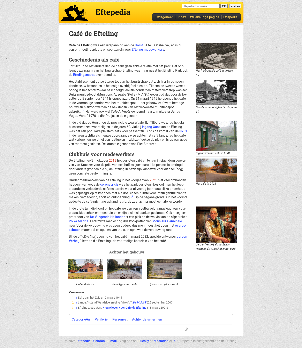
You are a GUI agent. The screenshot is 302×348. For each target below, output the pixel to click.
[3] (132, 196)
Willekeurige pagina (204, 17)
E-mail (112, 341)
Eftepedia (230, 17)
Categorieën (165, 17)
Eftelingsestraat (85, 75)
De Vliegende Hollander (107, 217)
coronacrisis (109, 184)
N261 (183, 131)
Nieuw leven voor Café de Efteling (124, 307)
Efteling (137, 49)
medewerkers (154, 49)
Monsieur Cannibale (167, 221)
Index (182, 17)
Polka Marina (78, 221)
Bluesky (143, 341)
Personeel (119, 319)
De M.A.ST (139, 302)
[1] (138, 102)
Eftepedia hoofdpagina (74, 13)
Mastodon (161, 341)
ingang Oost (151, 127)
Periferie (101, 319)
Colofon (99, 341)
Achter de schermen (147, 319)
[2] (83, 110)
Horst (139, 45)
